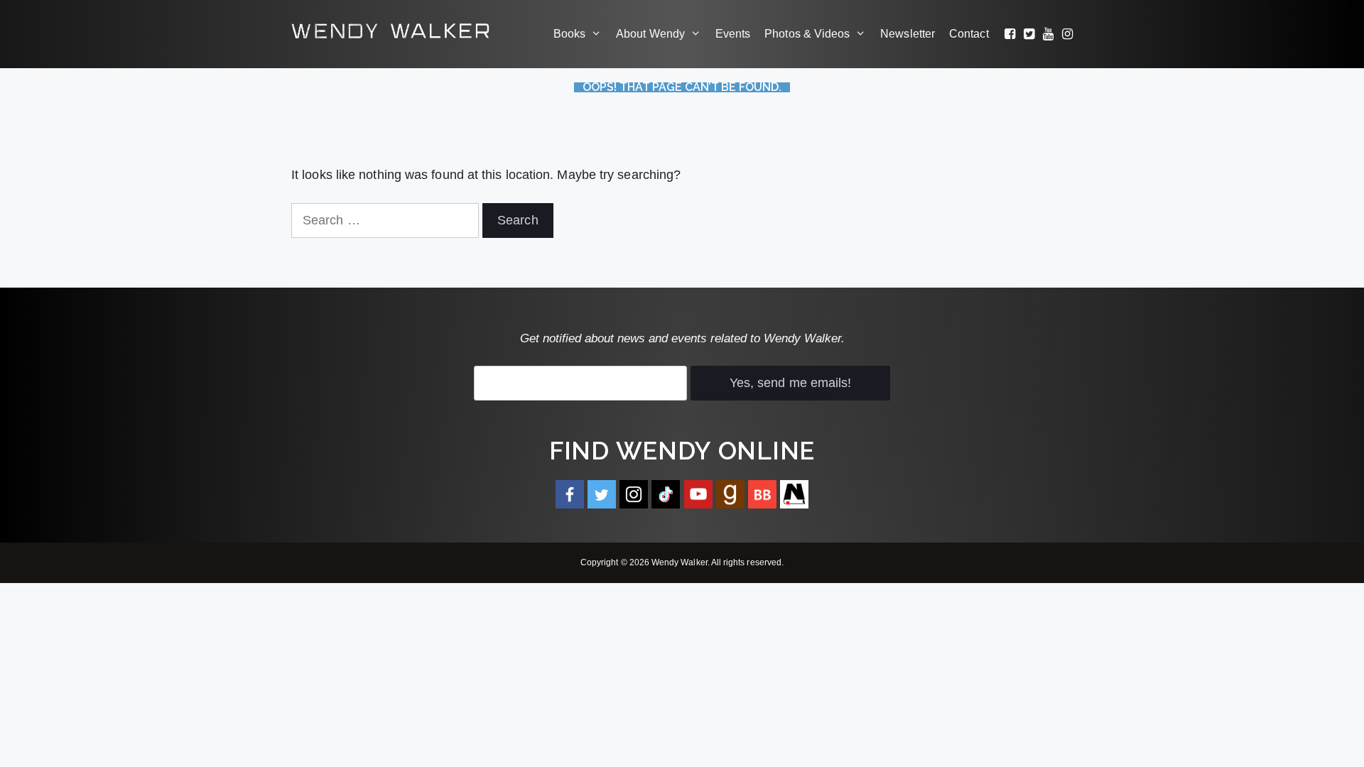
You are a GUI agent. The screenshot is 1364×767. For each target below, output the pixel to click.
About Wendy (650, 34)
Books (569, 34)
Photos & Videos (807, 34)
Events (732, 34)
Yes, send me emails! (791, 383)
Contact (969, 34)
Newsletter (907, 34)
